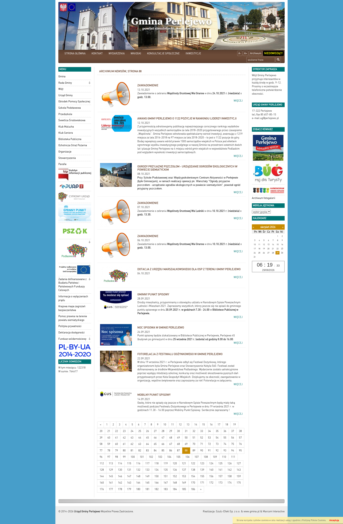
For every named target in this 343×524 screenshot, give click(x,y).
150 (156, 476)
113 (111, 463)
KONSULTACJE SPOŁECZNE (163, 53)
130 (120, 469)
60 (116, 443)
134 (156, 469)
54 (217, 437)
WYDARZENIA (117, 53)
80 (124, 450)
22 (116, 431)
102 (151, 456)
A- (239, 53)
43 (132, 437)
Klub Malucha (66, 126)
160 (102, 482)
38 (240, 431)
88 (186, 450)
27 (155, 431)
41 (116, 437)
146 (120, 476)
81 (132, 450)
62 (132, 443)
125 (220, 463)
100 (133, 456)
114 (120, 463)
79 (116, 450)
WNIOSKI (136, 53)
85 (163, 450)
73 (217, 443)
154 (193, 476)
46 (155, 437)
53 (209, 437)
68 (178, 443)
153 (184, 476)
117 (147, 463)
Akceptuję (334, 520)
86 (170, 450)
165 (147, 482)
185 (184, 489)
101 (142, 456)
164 (138, 482)
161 (111, 482)
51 (194, 437)
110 (224, 456)
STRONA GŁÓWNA (75, 53)
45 (147, 437)
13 (188, 424)
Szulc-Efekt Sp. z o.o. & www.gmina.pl (238, 511)
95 (240, 450)
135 (166, 469)
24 (132, 431)
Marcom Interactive (274, 511)
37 (232, 431)
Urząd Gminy (65, 95)
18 (226, 424)
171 (202, 482)
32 (194, 431)
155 (202, 476)
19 (234, 424)
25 (139, 431)
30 (178, 431)
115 (129, 463)
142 (229, 469)
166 (156, 482)
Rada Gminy (65, 82)
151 (166, 476)
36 (225, 431)
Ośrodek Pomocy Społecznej (74, 101)
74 (225, 443)
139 (202, 469)
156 (211, 476)
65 (155, 443)
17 (219, 424)
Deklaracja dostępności (71, 332)
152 (175, 476)
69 (186, 443)
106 (187, 456)
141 (220, 469)
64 (147, 443)
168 (175, 482)
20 (101, 431)
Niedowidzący (273, 53)
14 (195, 424)
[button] (89, 83)
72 (209, 443)
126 (229, 463)
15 (203, 424)
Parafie (62, 164)
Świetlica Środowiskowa (71, 120)
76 (240, 443)
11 (172, 424)
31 (186, 431)
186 (193, 489)
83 (147, 450)
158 (229, 476)
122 (193, 463)
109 (215, 456)
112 (102, 463)
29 (170, 431)
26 (147, 431)
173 (220, 482)
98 (116, 456)
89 (194, 450)
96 (101, 456)
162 (120, 482)
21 (108, 431)
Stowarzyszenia (67, 157)
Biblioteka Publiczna (69, 139)
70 (194, 443)
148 (138, 476)
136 (175, 469)
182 (156, 489)
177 (111, 489)
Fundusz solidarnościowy (72, 338)
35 (217, 431)
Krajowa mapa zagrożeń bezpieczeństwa (71, 308)
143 (239, 469)
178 (120, 489)
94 (232, 450)
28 (163, 431)
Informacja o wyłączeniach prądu (73, 298)
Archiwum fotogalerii (263, 198)
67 (170, 443)
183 (166, 489)
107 (197, 456)
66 (163, 443)
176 (102, 489)
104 (169, 456)
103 (160, 456)
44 (139, 437)
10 (164, 424)
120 (175, 463)
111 (233, 456)
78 (108, 450)
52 (201, 437)
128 (102, 469)
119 (166, 463)
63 (139, 443)
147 (129, 476)
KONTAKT (97, 53)
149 (147, 476)
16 (211, 424)
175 (239, 482)
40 (108, 437)
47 (163, 437)
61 (124, 443)
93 (225, 450)
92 (217, 450)
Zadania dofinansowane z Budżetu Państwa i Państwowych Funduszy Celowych (72, 285)
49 (178, 437)
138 (193, 469)
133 (147, 469)
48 (170, 437)
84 (155, 450)
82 (139, 450)
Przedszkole (65, 114)
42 (124, 437)
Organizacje (64, 151)
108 (206, 456)
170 (193, 482)
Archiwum (255, 53)
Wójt (60, 88)
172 (211, 482)
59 (108, 443)
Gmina (62, 76)
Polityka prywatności (69, 326)
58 (101, 443)
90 (201, 450)
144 (102, 476)
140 (211, 469)
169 (184, 482)
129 (111, 469)
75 (232, 443)
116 (138, 463)
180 (138, 489)
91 (209, 450)
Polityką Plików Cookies (314, 520)
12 (180, 424)
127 (239, 463)
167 (166, 482)
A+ (245, 53)
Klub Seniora (65, 132)
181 (147, 489)
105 (178, 456)
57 (240, 437)
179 (129, 489)
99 (124, 456)
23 (124, 431)
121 (184, 463)
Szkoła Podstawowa (69, 107)
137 (184, 469)
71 (201, 443)
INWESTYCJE (193, 53)
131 (129, 469)
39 (101, 437)
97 (108, 456)
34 (209, 431)
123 (202, 463)
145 (111, 476)
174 (229, 482)
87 (178, 450)
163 (129, 482)
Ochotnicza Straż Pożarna (72, 145)
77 (101, 450)
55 (225, 437)
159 (239, 476)
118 (156, 463)
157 (220, 476)
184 (175, 489)
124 (211, 463)
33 (201, 431)
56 (232, 437)
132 (138, 469)
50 (186, 437)
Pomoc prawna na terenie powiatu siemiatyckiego (72, 318)
